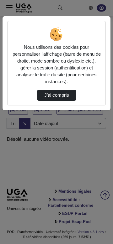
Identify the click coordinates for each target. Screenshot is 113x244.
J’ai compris (56, 95)
